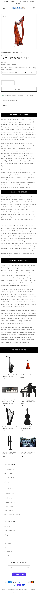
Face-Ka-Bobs (8, 473)
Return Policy (8, 551)
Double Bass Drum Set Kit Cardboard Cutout (27, 453)
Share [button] (5, 105)
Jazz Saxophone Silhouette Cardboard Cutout (10, 375)
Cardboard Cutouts (9, 469)
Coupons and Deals (9, 530)
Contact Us (7, 526)
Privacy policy (32, 589)
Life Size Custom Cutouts (12, 589)
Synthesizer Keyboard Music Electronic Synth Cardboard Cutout (8, 401)
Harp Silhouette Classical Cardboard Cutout (9, 427)
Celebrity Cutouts (9, 494)
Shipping (3, 64)
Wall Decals (7, 482)
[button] (4, 8)
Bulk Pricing (7, 543)
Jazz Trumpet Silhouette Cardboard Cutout (9, 453)
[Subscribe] (28, 567)
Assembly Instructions (10, 556)
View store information (10, 100)
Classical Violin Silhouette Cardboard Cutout (27, 427)
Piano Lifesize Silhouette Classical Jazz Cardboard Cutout (27, 401)
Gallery (6, 535)
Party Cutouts (8, 498)
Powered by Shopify (23, 589)
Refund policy (10, 592)
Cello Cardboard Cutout (27, 375)
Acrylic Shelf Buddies (10, 478)
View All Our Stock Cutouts (12, 514)
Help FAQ (6, 547)
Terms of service (19, 592)
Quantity (3, 79)
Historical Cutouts (9, 502)
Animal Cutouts (8, 510)
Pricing (6, 539)
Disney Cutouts (8, 506)
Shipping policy (29, 592)
